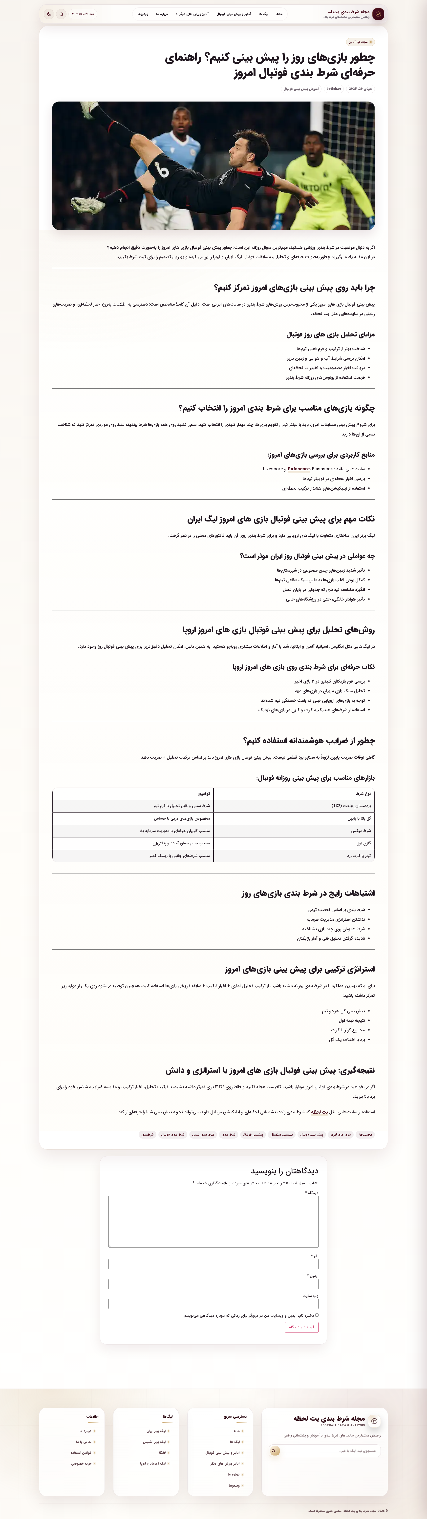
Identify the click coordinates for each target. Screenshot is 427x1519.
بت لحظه (319, 1112)
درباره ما (162, 14)
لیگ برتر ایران (156, 1431)
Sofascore (299, 469)
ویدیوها (142, 14)
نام (315, 1256)
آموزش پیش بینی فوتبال (301, 88)
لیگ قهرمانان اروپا (153, 1463)
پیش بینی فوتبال (311, 1134)
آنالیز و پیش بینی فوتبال (233, 14)
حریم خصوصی (81, 1463)
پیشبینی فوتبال (253, 1134)
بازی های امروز (341, 1134)
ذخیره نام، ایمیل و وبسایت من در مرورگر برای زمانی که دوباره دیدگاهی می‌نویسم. (248, 1316)
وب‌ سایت (310, 1296)
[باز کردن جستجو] (61, 14)
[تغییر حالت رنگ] (49, 14)
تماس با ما (83, 1441)
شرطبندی (147, 1134)
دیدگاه (312, 1193)
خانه (279, 14)
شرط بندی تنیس (203, 1134)
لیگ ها (263, 14)
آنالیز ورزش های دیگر (194, 14)
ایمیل (313, 1276)
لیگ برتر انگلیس (154, 1441)
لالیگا (162, 1452)
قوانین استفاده (80, 1452)
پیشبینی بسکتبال (282, 1134)
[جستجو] (275, 1451)
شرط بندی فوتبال (173, 1134)
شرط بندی (228, 1134)
